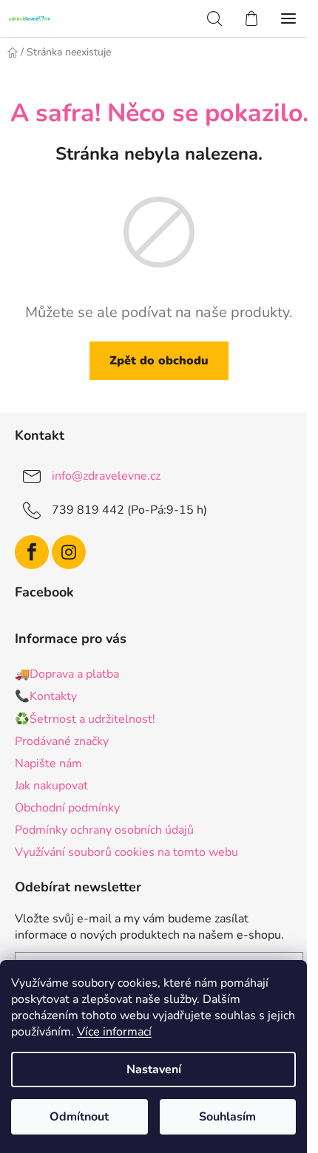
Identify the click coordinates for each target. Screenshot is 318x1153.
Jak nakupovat (51, 786)
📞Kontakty (46, 696)
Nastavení (153, 1069)
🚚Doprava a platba (67, 674)
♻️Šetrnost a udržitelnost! (85, 719)
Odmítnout (79, 1117)
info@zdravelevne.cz (106, 476)
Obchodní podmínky (67, 808)
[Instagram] (69, 552)
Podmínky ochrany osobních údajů (104, 830)
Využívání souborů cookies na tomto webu (126, 852)
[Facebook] (32, 552)
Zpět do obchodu (159, 361)
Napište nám (48, 763)
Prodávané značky (62, 741)
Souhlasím (227, 1117)
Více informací (114, 1032)
